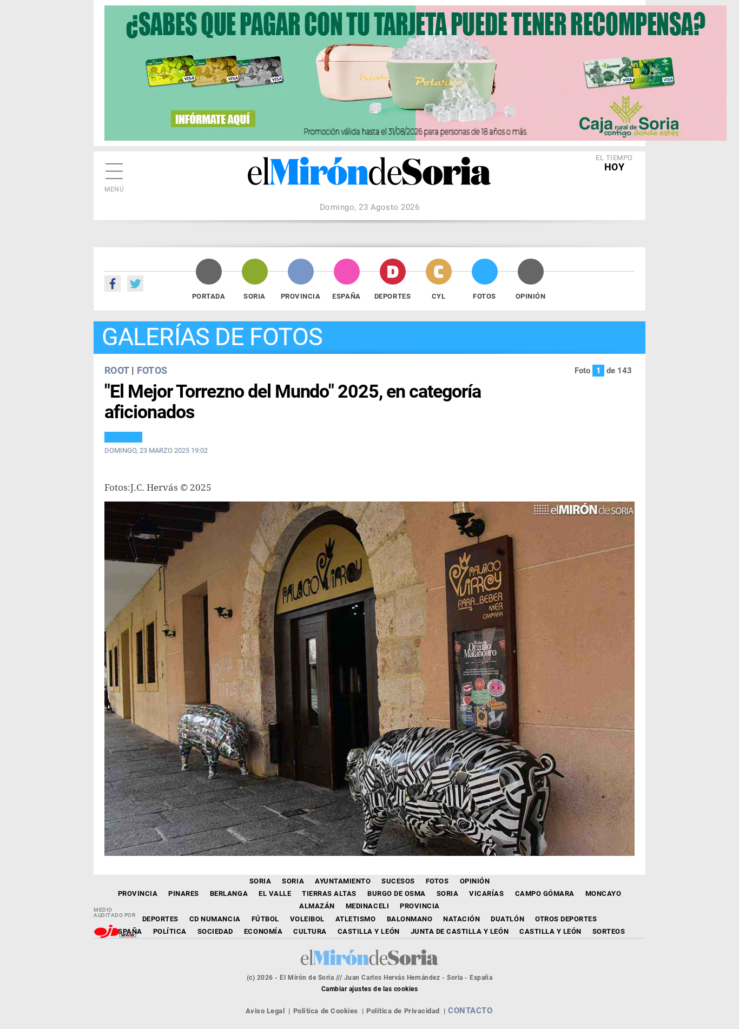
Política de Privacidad (402, 1011)
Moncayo (603, 893)
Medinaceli (367, 906)
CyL (439, 296)
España (346, 296)
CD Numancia (215, 919)
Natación (461, 919)
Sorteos (608, 931)
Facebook (112, 283)
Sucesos (398, 881)
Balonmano (410, 919)
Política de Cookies (325, 1011)
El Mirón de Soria (369, 178)
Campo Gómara (545, 893)
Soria (254, 296)
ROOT (116, 370)
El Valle (275, 893)
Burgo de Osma (396, 893)
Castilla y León (369, 931)
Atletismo (355, 919)
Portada (209, 296)
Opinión (531, 296)
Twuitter (135, 283)
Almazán (317, 906)
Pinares (183, 893)
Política (170, 931)
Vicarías (486, 893)
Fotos (484, 296)
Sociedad (215, 931)
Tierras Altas (329, 893)
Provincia (301, 296)
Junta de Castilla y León (460, 931)
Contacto (470, 1010)
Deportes (392, 296)
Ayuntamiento (343, 881)
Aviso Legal (265, 1011)
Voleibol (307, 919)
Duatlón (507, 919)
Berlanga (229, 893)
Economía (263, 931)
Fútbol (265, 919)
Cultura (310, 931)
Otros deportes (566, 919)
